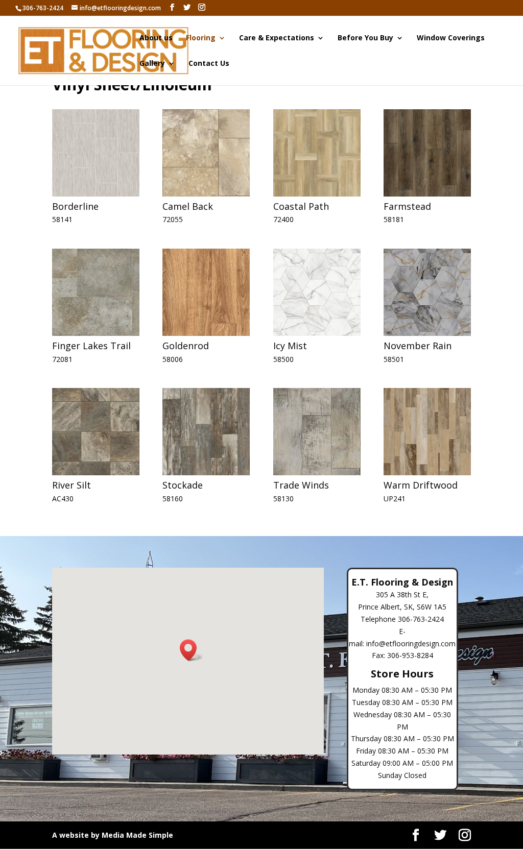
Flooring (201, 38)
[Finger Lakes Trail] (95, 333)
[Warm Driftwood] (427, 472)
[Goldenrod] (206, 333)
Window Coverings (451, 38)
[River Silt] (95, 472)
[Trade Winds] (317, 472)
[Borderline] (95, 194)
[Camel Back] (206, 194)
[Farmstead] (427, 194)
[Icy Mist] (317, 333)
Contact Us (208, 64)
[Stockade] (206, 472)
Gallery (152, 64)
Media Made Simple (137, 835)
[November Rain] (427, 333)
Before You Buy (365, 38)
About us (156, 38)
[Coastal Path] (317, 194)
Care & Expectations (276, 38)
